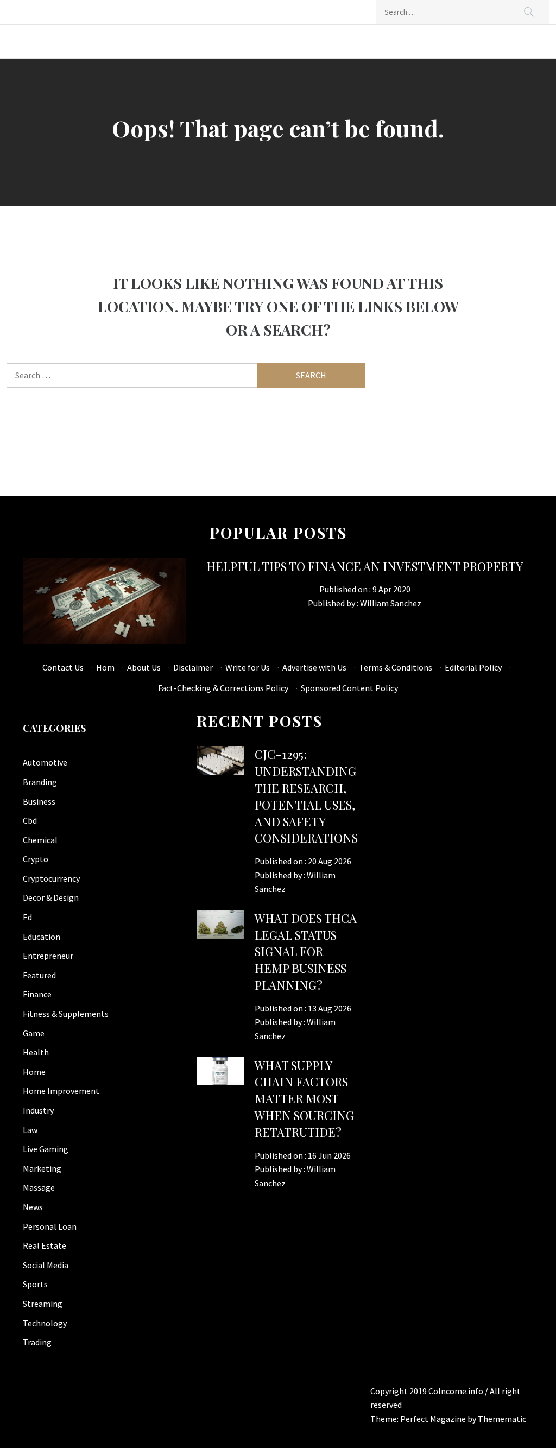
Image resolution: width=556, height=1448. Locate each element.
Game (34, 1033)
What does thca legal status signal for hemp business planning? (306, 951)
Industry (38, 1110)
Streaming (42, 1303)
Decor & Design (51, 897)
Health (36, 1052)
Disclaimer (193, 667)
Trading (37, 1342)
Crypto (35, 858)
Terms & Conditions (395, 667)
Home (34, 1071)
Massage (39, 1187)
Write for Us (247, 667)
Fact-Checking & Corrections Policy (223, 687)
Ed (27, 917)
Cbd (30, 820)
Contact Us (63, 667)
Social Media (45, 1265)
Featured (39, 975)
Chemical (40, 839)
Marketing (42, 1168)
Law (30, 1129)
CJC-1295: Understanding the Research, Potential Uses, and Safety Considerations (306, 796)
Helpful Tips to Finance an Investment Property (364, 566)
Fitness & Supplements (66, 1013)
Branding (40, 781)
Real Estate (44, 1245)
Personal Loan (50, 1226)
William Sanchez (390, 603)
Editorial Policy (473, 667)
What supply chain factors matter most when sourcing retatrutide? (304, 1098)
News (33, 1207)
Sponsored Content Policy (349, 687)
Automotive (45, 762)
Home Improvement (61, 1090)
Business (39, 801)
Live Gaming (45, 1148)
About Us (144, 667)
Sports (35, 1284)
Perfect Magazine (433, 1418)
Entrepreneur (48, 955)
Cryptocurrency (51, 878)
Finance (37, 994)
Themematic (502, 1418)
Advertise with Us (314, 667)
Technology (45, 1323)
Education (41, 936)
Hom (105, 667)
